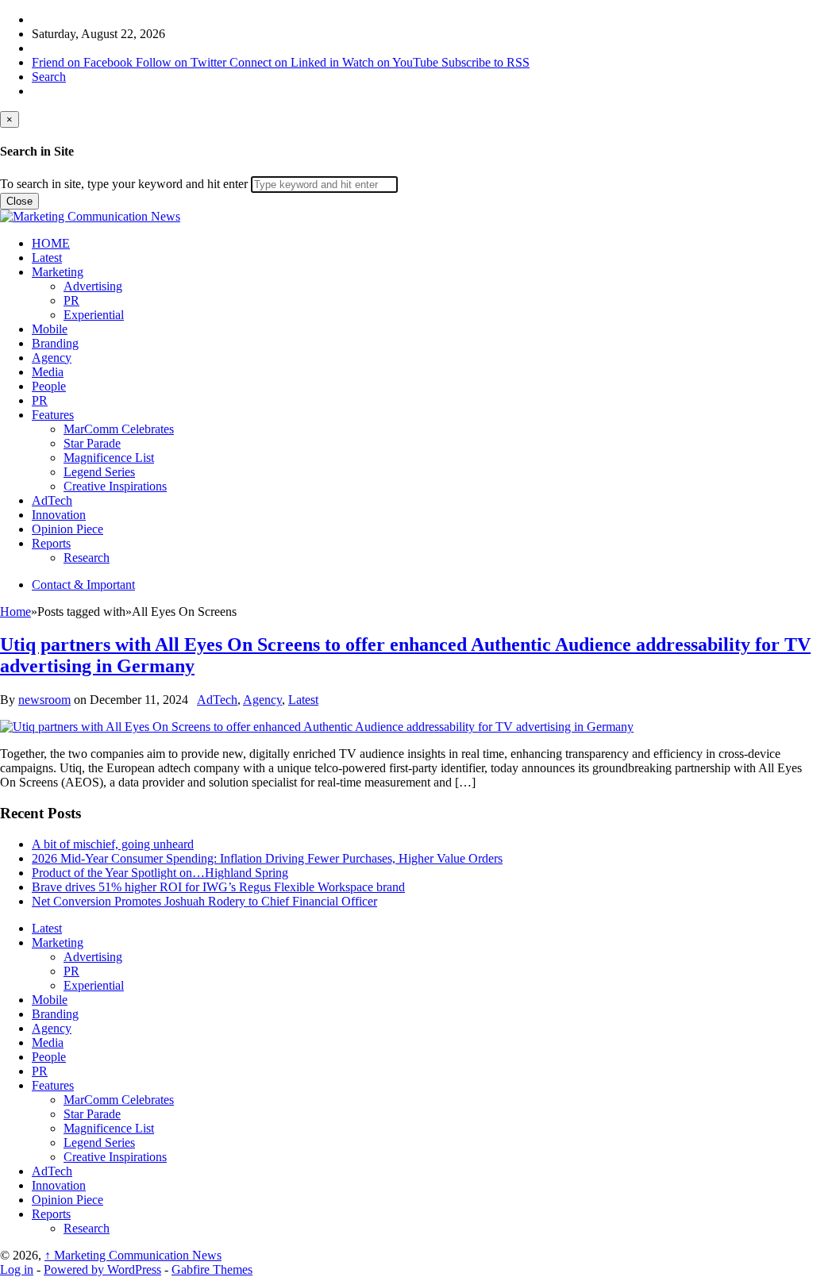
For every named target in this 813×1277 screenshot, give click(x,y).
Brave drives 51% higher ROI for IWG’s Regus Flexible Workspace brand (218, 887)
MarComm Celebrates (119, 429)
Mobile (49, 329)
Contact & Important (83, 584)
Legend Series (99, 472)
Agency (51, 357)
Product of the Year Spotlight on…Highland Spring (160, 872)
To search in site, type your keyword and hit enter (124, 183)
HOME (51, 243)
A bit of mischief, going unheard (113, 844)
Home (15, 611)
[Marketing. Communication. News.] (90, 216)
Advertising (93, 286)
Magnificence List (109, 457)
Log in (16, 1269)
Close (19, 201)
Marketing (57, 272)
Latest (47, 257)
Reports (51, 543)
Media (48, 372)
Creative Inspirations (115, 486)
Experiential (94, 314)
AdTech (52, 500)
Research (87, 557)
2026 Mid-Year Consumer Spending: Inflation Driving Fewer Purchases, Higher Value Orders (267, 858)
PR (71, 300)
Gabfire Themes (211, 1269)
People (49, 386)
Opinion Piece (67, 529)
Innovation (59, 514)
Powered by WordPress (102, 1269)
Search (49, 76)
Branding (55, 343)
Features (53, 414)
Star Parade (92, 443)
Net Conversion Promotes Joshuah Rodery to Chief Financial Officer (204, 901)
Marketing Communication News (133, 1255)
